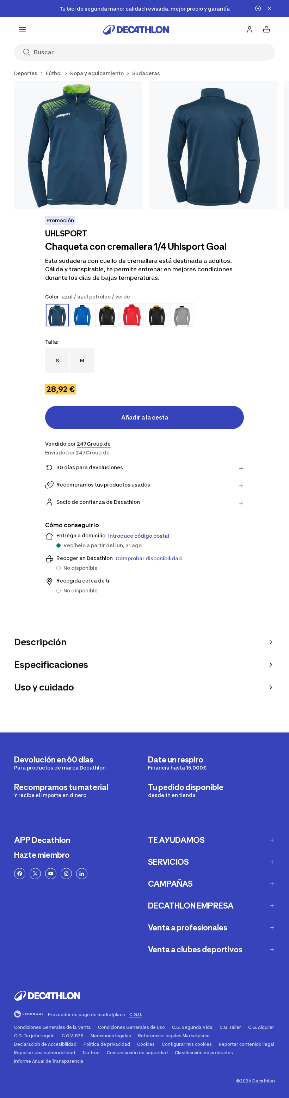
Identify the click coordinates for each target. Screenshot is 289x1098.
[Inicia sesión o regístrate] (249, 29)
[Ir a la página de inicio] (136, 30)
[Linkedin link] (81, 873)
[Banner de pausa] (258, 8)
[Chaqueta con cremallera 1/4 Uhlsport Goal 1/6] (78, 145)
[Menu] (22, 29)
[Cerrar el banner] (269, 8)
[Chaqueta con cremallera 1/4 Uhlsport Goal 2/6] (213, 145)
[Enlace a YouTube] (50, 873)
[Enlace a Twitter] (35, 873)
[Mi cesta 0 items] (266, 29)
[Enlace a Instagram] (66, 873)
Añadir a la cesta (144, 417)
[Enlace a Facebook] (19, 873)
